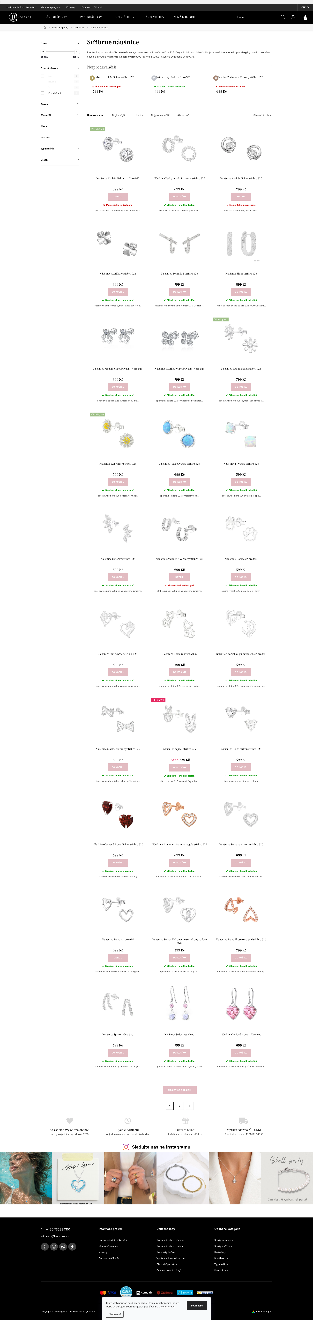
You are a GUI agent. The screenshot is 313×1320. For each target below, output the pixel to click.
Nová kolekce (221, 1258)
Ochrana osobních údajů (168, 1270)
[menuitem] (58, 17)
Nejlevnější (118, 115)
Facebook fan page (45, 1247)
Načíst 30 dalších (179, 1090)
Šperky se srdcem (223, 1240)
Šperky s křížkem (223, 1246)
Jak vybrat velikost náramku (170, 1240)
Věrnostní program (50, 7)
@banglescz (72, 1247)
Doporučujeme (95, 115)
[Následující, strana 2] (180, 1106)
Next (270, 64)
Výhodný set (62, 93)
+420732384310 (63, 1247)
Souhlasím (197, 1305)
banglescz (54, 1247)
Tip (63, 87)
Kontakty (70, 7)
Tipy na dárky (221, 1264)
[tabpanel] (118, 84)
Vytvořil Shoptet (264, 1311)
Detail (118, 196)
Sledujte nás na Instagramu (161, 1146)
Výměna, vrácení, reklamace (170, 1258)
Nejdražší (138, 115)
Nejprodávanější (160, 115)
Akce (63, 76)
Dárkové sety (221, 1270)
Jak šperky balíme (165, 1252)
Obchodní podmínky (166, 1264)
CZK (303, 7)
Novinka (63, 81)
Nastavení (115, 1314)
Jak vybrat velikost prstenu (170, 1246)
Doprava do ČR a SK (92, 7)
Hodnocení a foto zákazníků (21, 7)
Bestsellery (220, 1252)
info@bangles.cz (57, 1236)
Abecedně (183, 115)
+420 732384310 (58, 1229)
